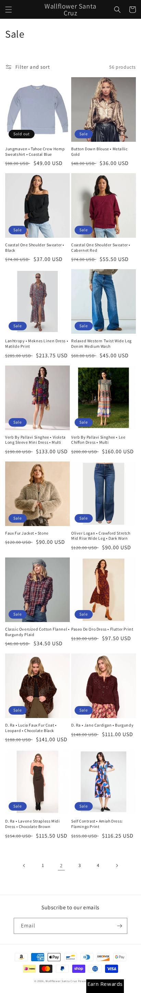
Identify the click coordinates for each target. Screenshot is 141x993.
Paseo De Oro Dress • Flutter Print (102, 629)
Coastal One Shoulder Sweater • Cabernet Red (100, 247)
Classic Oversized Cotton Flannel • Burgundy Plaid (37, 631)
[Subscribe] (119, 926)
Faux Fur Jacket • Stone (27, 533)
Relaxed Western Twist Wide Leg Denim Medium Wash (101, 343)
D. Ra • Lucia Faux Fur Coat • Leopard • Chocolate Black (30, 727)
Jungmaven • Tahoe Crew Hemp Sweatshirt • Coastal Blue (35, 151)
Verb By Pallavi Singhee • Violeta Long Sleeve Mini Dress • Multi (35, 440)
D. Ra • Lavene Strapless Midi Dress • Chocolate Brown (32, 823)
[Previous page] (24, 865)
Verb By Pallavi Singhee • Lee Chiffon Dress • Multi (98, 440)
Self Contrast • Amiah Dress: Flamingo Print (97, 823)
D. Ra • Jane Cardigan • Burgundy (102, 725)
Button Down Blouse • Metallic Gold (99, 151)
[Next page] (116, 865)
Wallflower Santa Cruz (61, 981)
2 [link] (61, 865)
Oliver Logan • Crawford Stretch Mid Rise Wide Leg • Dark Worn (100, 535)
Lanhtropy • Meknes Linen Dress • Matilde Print (36, 343)
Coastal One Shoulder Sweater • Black (34, 247)
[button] (8, 9)
